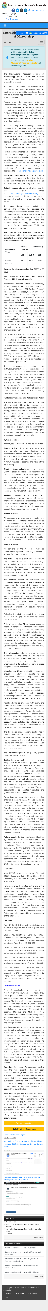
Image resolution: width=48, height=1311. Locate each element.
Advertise (8, 1293)
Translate (14, 19)
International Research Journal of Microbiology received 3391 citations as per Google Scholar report (24, 1144)
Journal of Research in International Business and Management (23, 1253)
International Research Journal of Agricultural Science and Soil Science (21, 1260)
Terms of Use (20, 1293)
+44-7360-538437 (38, 10)
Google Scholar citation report (14, 1135)
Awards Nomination (24, 1123)
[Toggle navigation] (5, 25)
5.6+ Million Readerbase (25, 1129)
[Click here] (13, 10)
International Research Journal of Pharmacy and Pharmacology (22, 1266)
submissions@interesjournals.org (29, 171)
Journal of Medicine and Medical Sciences (20, 1248)
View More (38, 1237)
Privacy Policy (32, 1293)
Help (6, 1297)
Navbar (7, 42)
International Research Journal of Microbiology (22, 1272)
